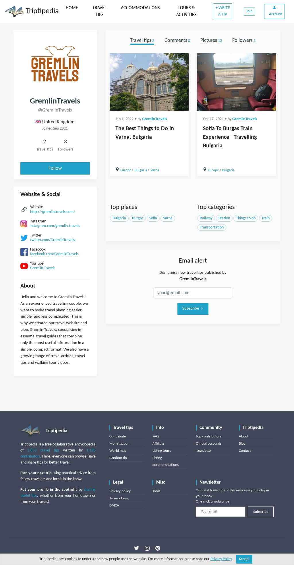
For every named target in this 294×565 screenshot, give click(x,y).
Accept (244, 559)
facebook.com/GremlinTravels (54, 254)
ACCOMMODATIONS (140, 8)
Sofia (153, 218)
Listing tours (161, 451)
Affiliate (158, 443)
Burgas (137, 218)
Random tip (118, 458)
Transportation (212, 227)
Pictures (211, 40)
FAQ (155, 436)
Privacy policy (120, 491)
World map (117, 451)
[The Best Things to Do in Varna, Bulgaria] (149, 82)
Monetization (119, 443)
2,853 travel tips (43, 450)
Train (266, 218)
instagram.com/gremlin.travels (55, 226)
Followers (244, 40)
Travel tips (142, 40)
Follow (55, 168)
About (243, 436)
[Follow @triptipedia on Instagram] (147, 548)
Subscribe (191, 308)
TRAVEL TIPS (99, 11)
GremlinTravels (154, 119)
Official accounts (208, 443)
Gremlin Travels (42, 268)
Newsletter (204, 451)
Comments (177, 40)
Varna (154, 170)
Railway (206, 218)
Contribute (117, 436)
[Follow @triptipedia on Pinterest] (158, 548)
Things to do (246, 218)
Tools (156, 491)
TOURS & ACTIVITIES (186, 11)
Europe (125, 170)
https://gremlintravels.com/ (52, 212)
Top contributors (208, 436)
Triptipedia (41, 11)
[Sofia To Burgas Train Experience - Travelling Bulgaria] (236, 82)
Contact (245, 451)
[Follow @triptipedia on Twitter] (136, 548)
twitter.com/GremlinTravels (52, 240)
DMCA (114, 505)
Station (224, 218)
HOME (72, 8)
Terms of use (118, 498)
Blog (242, 443)
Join (249, 11)
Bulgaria (141, 170)
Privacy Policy (221, 559)
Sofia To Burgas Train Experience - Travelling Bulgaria (230, 137)
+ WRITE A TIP (223, 11)
